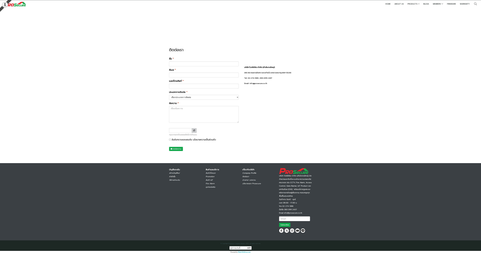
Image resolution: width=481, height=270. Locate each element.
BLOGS (426, 4)
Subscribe (285, 225)
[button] (475, 4)
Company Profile (249, 173)
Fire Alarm (210, 183)
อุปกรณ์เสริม (210, 187)
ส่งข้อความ (176, 149)
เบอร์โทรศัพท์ (176, 81)
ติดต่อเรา (245, 176)
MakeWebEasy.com (244, 252)
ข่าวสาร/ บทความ (249, 180)
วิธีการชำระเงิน (174, 180)
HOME (388, 4)
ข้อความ (174, 103)
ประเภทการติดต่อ (178, 92)
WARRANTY (465, 4)
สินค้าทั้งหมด (210, 173)
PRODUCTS (413, 4)
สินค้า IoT (209, 180)
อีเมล (172, 70)
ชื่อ (171, 58)
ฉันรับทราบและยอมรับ (193, 139)
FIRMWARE (451, 4)
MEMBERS (437, 4)
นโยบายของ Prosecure (251, 183)
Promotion (210, 176)
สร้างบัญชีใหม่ (174, 173)
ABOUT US (399, 4)
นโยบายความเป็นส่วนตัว (204, 139)
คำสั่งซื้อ (172, 176)
